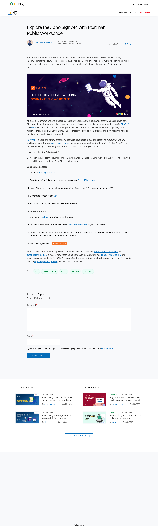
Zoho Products (144, 4)
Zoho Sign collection (77, 225)
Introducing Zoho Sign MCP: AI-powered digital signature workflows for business (57, 417)
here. (55, 196)
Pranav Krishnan (118, 404)
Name (29, 336)
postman (75, 271)
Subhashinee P (50, 404)
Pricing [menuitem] (133, 12)
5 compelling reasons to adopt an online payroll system (125, 416)
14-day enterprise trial (111, 255)
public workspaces (60, 143)
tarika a (115, 422)
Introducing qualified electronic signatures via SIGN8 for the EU (57, 398)
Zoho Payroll (114, 394)
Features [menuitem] (123, 12)
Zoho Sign (88, 271)
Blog (21, 4)
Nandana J (48, 422)
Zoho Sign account (47, 172)
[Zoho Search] (133, 4)
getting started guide (37, 255)
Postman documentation (106, 251)
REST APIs (125, 124)
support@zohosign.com (45, 261)
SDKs (33, 127)
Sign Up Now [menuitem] (145, 12)
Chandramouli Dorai (43, 42)
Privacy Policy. (107, 349)
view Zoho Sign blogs (78, 436)
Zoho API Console (86, 180)
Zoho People (114, 412)
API (36, 271)
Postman (31, 140)
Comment (31, 305)
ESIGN (63, 271)
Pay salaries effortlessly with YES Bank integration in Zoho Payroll (125, 398)
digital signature (49, 271)
